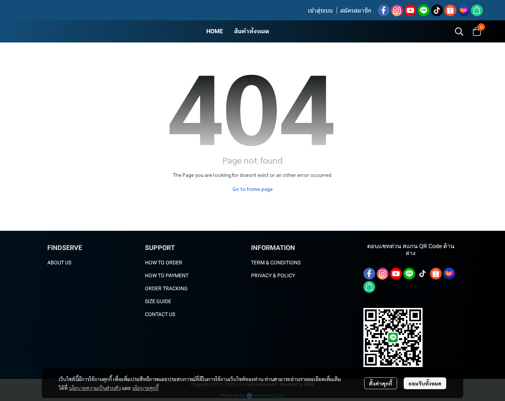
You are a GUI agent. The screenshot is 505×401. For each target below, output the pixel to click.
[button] (459, 31)
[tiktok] (437, 10)
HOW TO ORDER (163, 262)
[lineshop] (477, 10)
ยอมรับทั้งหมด (425, 383)
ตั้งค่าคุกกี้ (380, 383)
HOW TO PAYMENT (167, 275)
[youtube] (410, 10)
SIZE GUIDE (158, 301)
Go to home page (253, 188)
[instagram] (397, 10)
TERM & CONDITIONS (276, 262)
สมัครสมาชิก (356, 10)
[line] (424, 10)
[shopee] (450, 10)
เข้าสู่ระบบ (320, 10)
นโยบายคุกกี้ (145, 387)
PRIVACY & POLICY (273, 275)
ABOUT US (59, 262)
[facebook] (384, 10)
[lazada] (464, 10)
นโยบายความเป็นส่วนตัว (95, 387)
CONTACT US (160, 314)
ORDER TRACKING (166, 288)
